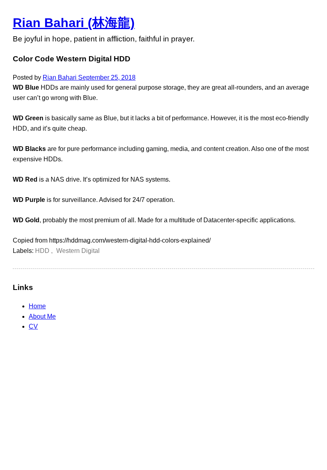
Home (37, 306)
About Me (42, 316)
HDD (43, 250)
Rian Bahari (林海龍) (74, 23)
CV (33, 326)
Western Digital (78, 250)
